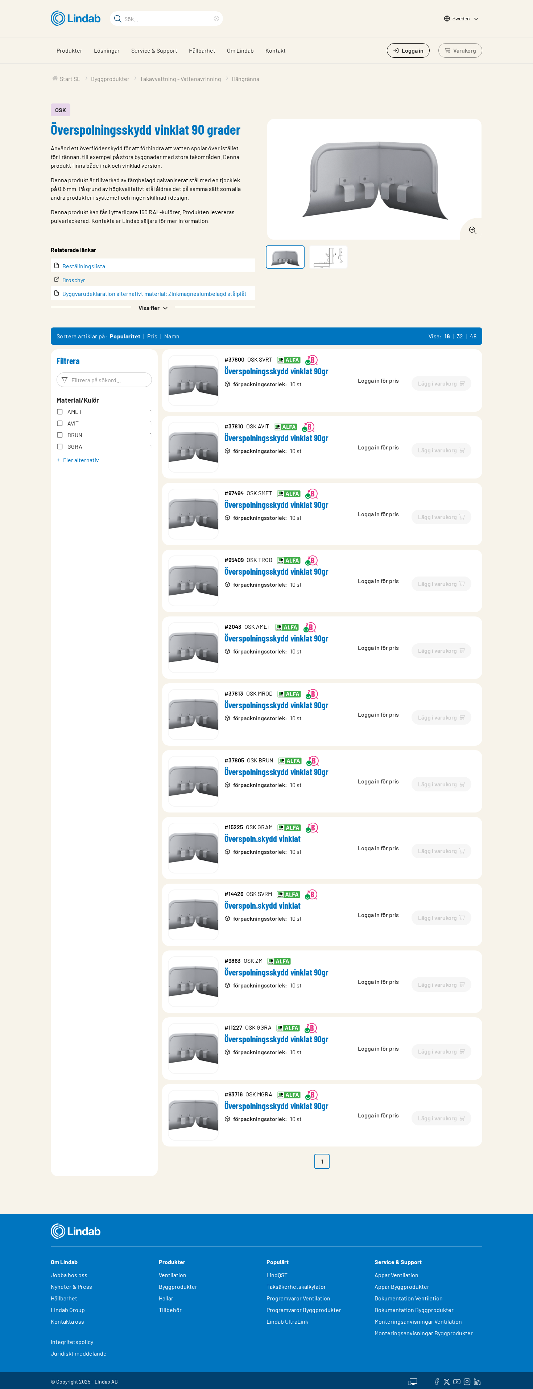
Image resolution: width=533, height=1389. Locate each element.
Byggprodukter (178, 1286)
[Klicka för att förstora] (471, 228)
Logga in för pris (378, 380)
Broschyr (73, 279)
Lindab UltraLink (287, 1321)
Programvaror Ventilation (298, 1298)
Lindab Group (68, 1309)
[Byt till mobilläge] (412, 1380)
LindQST (277, 1274)
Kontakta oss (67, 1321)
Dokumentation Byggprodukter (414, 1309)
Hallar (166, 1298)
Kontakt (275, 50)
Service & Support (154, 50)
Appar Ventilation (396, 1274)
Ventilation (172, 1274)
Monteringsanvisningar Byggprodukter (424, 1332)
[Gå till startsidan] (77, 18)
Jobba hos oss (69, 1274)
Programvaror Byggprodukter (303, 1309)
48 (473, 336)
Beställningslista (83, 265)
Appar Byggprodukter (402, 1286)
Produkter (69, 50)
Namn (172, 336)
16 (447, 336)
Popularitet (125, 336)
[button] (153, 307)
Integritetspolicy (72, 1341)
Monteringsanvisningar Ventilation (418, 1321)
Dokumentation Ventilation (409, 1298)
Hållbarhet (202, 50)
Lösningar (107, 50)
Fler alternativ (81, 459)
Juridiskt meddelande (79, 1353)
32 (460, 336)
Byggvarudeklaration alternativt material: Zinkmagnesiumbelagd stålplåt (154, 293)
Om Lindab (240, 50)
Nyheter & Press (71, 1286)
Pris (152, 336)
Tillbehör (170, 1309)
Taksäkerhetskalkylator (296, 1286)
